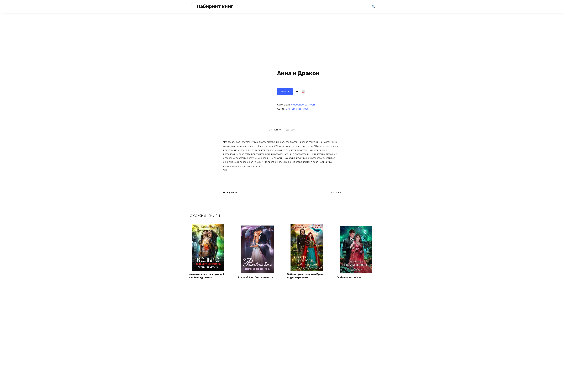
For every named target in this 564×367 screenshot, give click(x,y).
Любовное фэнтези (303, 104)
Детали (290, 129)
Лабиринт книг (215, 6)
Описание (275, 129)
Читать (285, 91)
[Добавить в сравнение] (303, 91)
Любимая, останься (348, 277)
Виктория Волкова (297, 108)
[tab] (274, 129)
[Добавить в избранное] (297, 91)
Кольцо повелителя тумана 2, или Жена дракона (207, 276)
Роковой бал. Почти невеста (255, 277)
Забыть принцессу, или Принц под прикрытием (305, 276)
